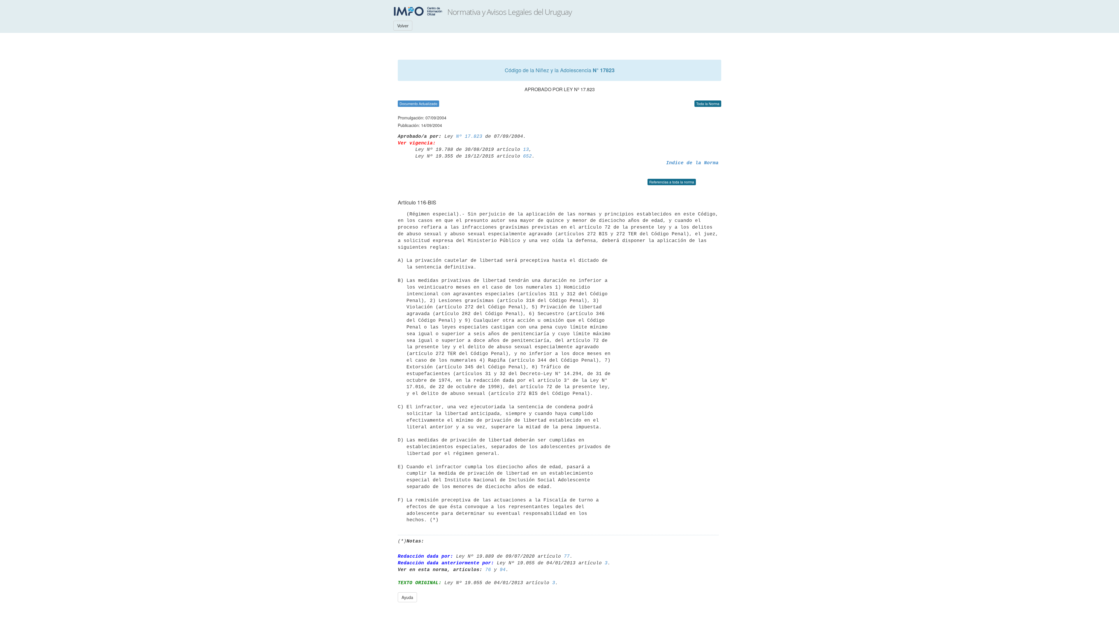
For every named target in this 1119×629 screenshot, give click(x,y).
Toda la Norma (707, 103)
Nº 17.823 (469, 136)
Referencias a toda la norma (671, 181)
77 (567, 556)
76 (488, 570)
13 (526, 149)
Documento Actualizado (418, 103)
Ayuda (407, 597)
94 (503, 570)
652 (527, 156)
